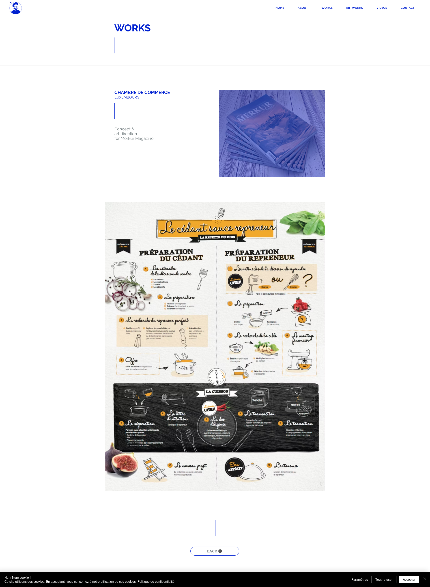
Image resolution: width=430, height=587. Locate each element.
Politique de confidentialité (156, 581)
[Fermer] (424, 579)
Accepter (409, 579)
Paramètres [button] (359, 579)
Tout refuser (384, 579)
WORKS (132, 28)
